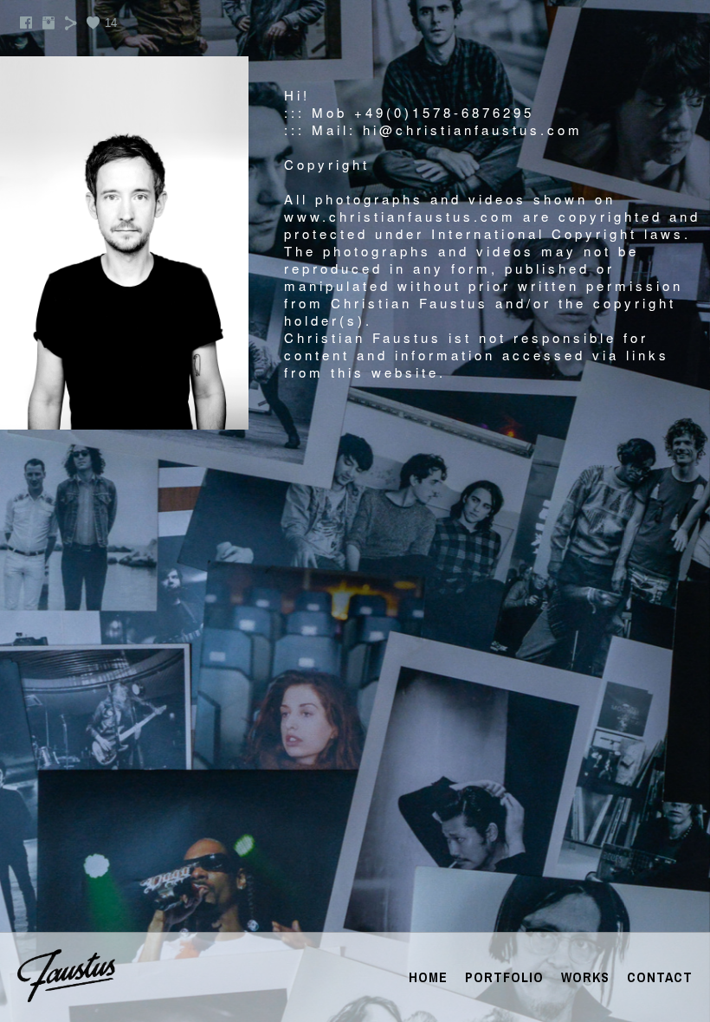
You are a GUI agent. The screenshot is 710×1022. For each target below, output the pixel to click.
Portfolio (504, 976)
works (585, 976)
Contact (660, 976)
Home (428, 976)
